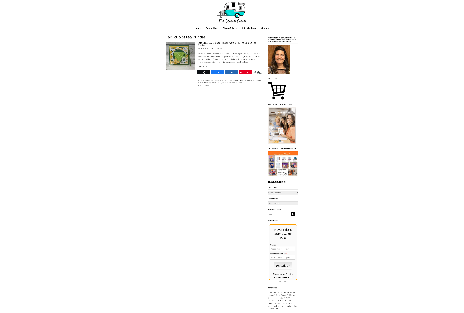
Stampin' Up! (208, 80)
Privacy (287, 282)
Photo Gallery (230, 28)
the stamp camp (237, 83)
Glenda (219, 48)
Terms (282, 282)
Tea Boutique (226, 83)
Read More (202, 66)
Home (198, 28)
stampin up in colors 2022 (212, 83)
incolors (200, 83)
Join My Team (249, 28)
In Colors (257, 80)
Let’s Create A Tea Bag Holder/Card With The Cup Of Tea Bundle (226, 44)
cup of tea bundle (232, 80)
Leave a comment (203, 85)
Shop (264, 28)
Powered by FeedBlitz (283, 277)
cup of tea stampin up (246, 80)
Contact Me (212, 28)
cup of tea (223, 80)
